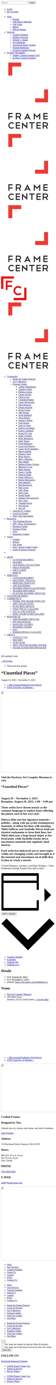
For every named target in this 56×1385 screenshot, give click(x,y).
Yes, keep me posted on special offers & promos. (26, 1344)
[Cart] (51, 7)
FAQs (9, 1277)
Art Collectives (14, 1310)
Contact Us (12, 1280)
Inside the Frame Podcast (18, 1305)
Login (9, 9)
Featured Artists (14, 1313)
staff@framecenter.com (11, 1183)
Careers (10, 1275)
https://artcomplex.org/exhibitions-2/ (31, 982)
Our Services (13, 1267)
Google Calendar (14, 957)
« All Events (6, 661)
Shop (9, 1264)
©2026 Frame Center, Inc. (19, 1366)
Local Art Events (14, 1308)
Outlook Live (13, 965)
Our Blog (11, 1318)
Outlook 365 (12, 962)
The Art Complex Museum (19, 994)
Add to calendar (8, 914)
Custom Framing (14, 1269)
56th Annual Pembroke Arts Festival (24, 685)
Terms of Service (14, 1368)
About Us (11, 1272)
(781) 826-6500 (8, 1171)
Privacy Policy (13, 1371)
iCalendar (11, 959)
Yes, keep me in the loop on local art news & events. (28, 1347)
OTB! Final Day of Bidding (20, 687)
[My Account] (45, 7)
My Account (12, 11)
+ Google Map (42, 999)
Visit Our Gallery (15, 1315)
